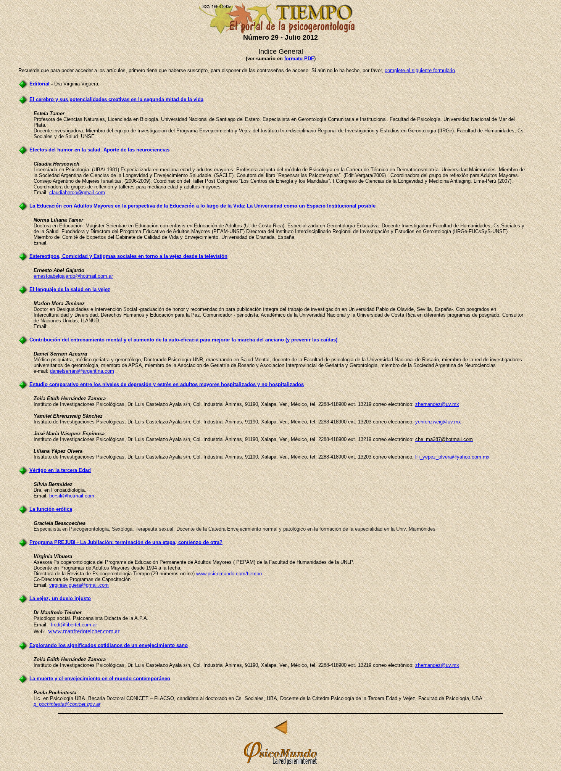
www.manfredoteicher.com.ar (83, 631)
